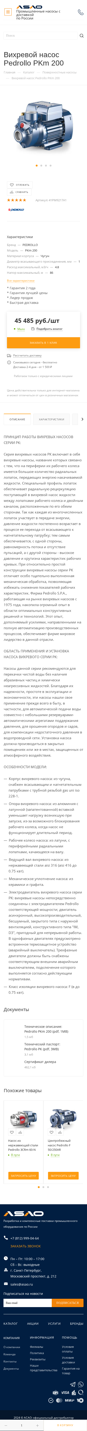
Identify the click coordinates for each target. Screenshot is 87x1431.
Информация (42, 1337)
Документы (11, 1369)
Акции (33, 1323)
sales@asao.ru (21, 1284)
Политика (37, 1353)
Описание (17, 419)
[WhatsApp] (81, 1384)
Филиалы (36, 1347)
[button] (36, 165)
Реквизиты (37, 1359)
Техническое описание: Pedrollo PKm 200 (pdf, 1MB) (46, 1029)
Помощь (69, 1337)
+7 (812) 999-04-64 (81, 12)
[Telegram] (73, 1384)
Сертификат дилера (40, 1062)
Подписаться (67, 1303)
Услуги (54, 1323)
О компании (11, 1347)
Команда (9, 1354)
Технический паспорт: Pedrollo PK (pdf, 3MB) (42, 1046)
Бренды (77, 1323)
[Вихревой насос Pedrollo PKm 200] (43, 127)
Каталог (10, 1323)
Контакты (9, 1361)
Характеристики (51, 419)
